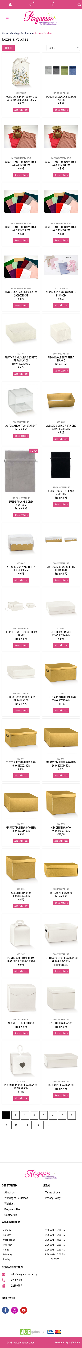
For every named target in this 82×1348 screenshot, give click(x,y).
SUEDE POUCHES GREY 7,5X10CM (21, 503)
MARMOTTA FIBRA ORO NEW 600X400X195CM (61, 764)
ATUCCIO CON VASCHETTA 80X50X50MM (21, 568)
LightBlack (74, 1342)
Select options (61, 110)
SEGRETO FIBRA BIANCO (21, 1023)
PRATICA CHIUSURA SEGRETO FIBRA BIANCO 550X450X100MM (21, 360)
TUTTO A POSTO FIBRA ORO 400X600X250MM (61, 699)
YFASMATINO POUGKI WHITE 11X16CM (61, 294)
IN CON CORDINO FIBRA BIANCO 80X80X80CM (21, 1087)
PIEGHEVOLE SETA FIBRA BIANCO (61, 359)
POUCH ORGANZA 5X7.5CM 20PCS (61, 98)
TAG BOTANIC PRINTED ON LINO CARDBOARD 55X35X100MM (21, 98)
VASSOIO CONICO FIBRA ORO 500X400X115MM (61, 427)
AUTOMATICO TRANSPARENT (21, 425)
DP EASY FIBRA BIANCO (61, 1085)
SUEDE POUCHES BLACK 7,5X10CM (61, 492)
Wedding (14, 33)
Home (5, 33)
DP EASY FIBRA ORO (61, 892)
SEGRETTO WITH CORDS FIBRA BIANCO (21, 634)
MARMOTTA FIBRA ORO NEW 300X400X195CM (21, 829)
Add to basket (20, 110)
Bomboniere (27, 33)
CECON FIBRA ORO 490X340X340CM (61, 829)
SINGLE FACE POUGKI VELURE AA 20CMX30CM (21, 229)
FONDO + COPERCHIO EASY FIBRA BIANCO (21, 699)
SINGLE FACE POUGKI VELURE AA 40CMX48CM (21, 163)
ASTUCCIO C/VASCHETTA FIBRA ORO (61, 568)
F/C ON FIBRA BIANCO (61, 1023)
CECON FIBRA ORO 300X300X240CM (21, 894)
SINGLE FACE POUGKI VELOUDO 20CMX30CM (21, 294)
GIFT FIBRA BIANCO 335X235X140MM (61, 634)
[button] (79, 4)
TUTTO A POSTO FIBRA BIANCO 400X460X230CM (61, 959)
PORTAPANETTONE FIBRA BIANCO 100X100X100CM (21, 959)
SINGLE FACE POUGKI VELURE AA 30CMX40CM (61, 163)
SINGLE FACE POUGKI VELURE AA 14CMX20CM (61, 229)
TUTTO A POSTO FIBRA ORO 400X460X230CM (21, 764)
